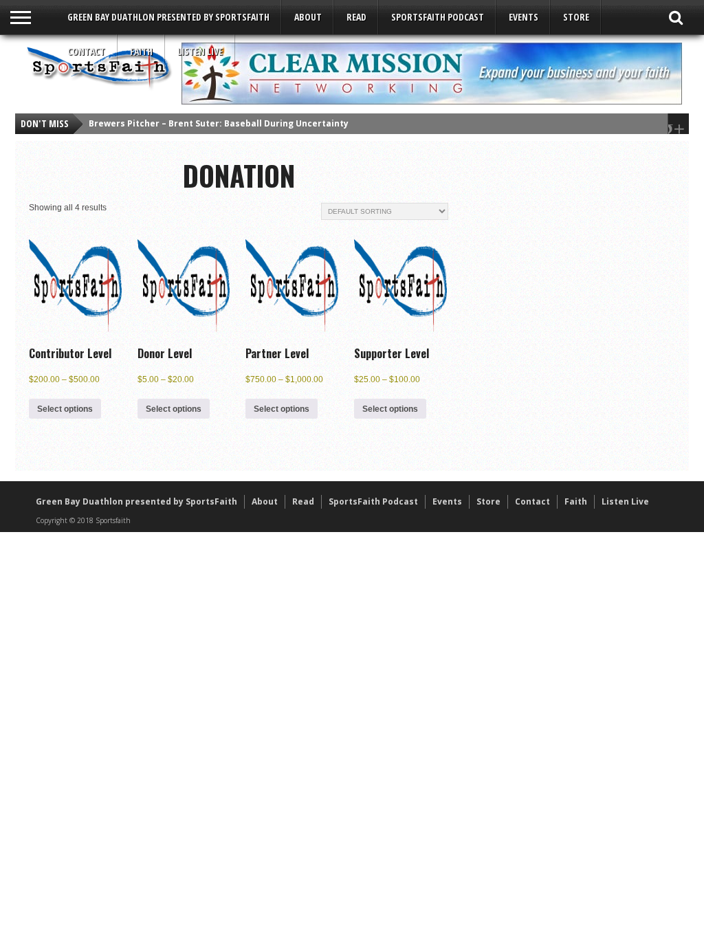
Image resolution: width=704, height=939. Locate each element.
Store (576, 16)
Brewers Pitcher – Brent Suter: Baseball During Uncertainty (219, 123)
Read (356, 16)
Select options (65, 409)
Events (523, 16)
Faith (141, 51)
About (308, 16)
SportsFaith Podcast (437, 16)
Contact (86, 51)
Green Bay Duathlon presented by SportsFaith (168, 16)
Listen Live (200, 51)
